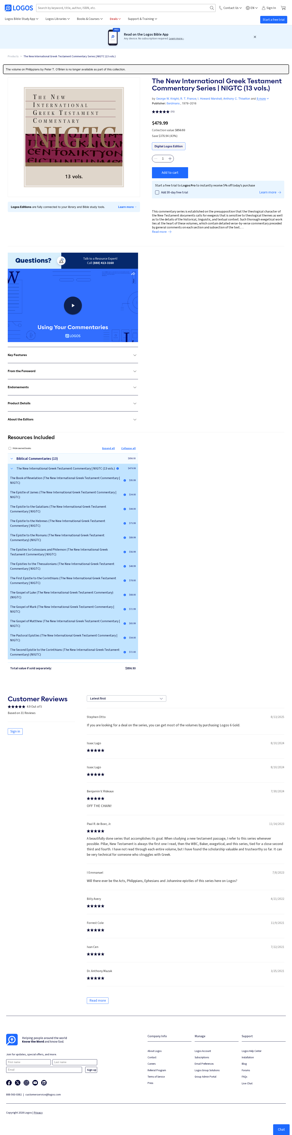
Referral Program (157, 1070)
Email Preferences (204, 1063)
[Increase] (170, 158)
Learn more (126, 207)
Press (150, 1083)
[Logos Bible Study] (19, 8)
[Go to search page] (212, 8)
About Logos (154, 1051)
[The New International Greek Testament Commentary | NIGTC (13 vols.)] (118, 468)
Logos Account (203, 1051)
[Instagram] (26, 1083)
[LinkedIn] (44, 1083)
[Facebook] (9, 1083)
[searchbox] (126, 8)
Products (13, 56)
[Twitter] (17, 1083)
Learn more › (176, 39)
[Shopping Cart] (283, 8)
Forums (246, 1070)
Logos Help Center (251, 1051)
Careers (152, 1063)
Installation (248, 1057)
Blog (244, 1063)
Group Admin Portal (205, 1076)
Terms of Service (156, 1076)
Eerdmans (173, 103)
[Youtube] (35, 1083)
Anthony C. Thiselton (236, 98)
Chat (281, 1129)
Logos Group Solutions (207, 1070)
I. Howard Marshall (210, 98)
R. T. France (188, 98)
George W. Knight (167, 98)
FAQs (244, 1076)
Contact (152, 1057)
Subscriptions (202, 1057)
